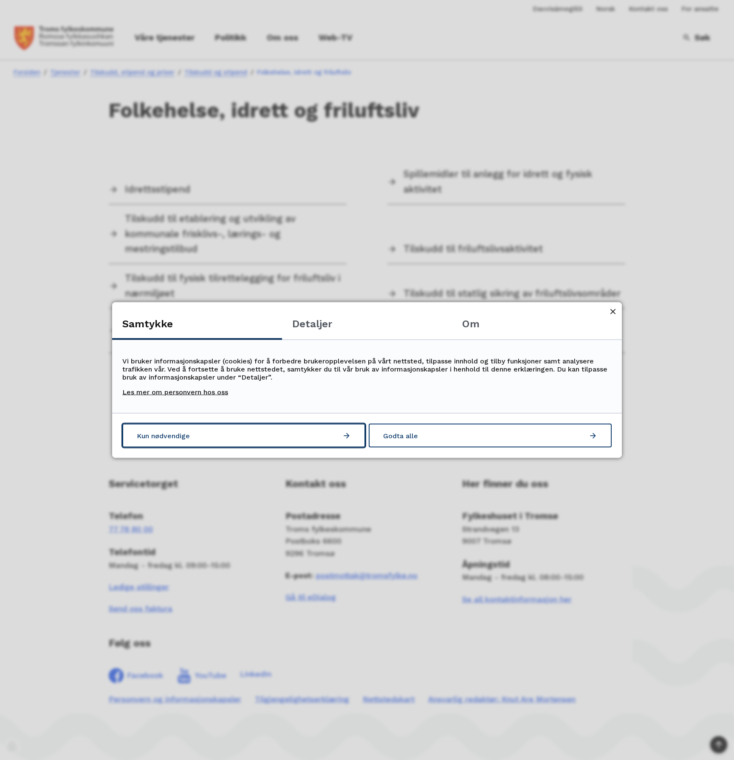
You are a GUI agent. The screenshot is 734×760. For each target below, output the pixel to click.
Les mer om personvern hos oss (175, 392)
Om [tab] (471, 324)
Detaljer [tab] (312, 324)
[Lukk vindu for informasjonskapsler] (612, 311)
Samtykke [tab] (147, 324)
